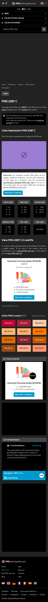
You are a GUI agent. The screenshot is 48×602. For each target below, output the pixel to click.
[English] (43, 3)
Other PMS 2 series (14, 315)
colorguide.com (15, 561)
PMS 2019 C (8, 340)
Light (29, 9)
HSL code (24, 222)
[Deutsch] (14, 583)
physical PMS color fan (26, 251)
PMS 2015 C (39, 323)
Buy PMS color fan (11, 359)
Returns (4, 595)
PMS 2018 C (39, 331)
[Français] (19, 583)
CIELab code (40, 202)
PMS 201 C (24, 323)
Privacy (24, 595)
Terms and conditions (28, 591)
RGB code (24, 202)
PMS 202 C (24, 340)
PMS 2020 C (39, 340)
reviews (18, 473)
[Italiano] (24, 583)
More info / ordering (13, 193)
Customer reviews (11, 440)
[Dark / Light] (24, 9)
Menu (6, 14)
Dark (18, 9)
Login (5, 93)
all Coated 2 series (38, 316)
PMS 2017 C (24, 331)
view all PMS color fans (10, 306)
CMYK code (8, 202)
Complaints (14, 595)
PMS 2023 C (39, 348)
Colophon (5, 591)
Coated (14, 18)
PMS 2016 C (8, 331)
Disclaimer (33, 595)
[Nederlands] (3, 583)
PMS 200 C (9, 323)
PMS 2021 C (8, 348)
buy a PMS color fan (15, 253)
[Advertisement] (24, 57)
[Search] (44, 29)
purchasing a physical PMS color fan (18, 183)
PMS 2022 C (24, 348)
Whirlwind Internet (18, 599)
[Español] (30, 583)
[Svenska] (35, 583)
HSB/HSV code (8, 222)
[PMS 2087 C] (24, 155)
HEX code (40, 222)
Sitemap (14, 591)
